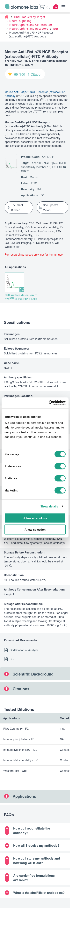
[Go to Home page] (21, 7)
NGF (55, 28)
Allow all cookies (35, 518)
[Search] (55, 6)
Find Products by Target (29, 17)
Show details (49, 506)
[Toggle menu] (63, 7)
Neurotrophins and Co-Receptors (31, 25)
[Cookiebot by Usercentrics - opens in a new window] (49, 403)
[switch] (60, 466)
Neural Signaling (20, 21)
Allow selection (35, 529)
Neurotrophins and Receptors (28, 28)
